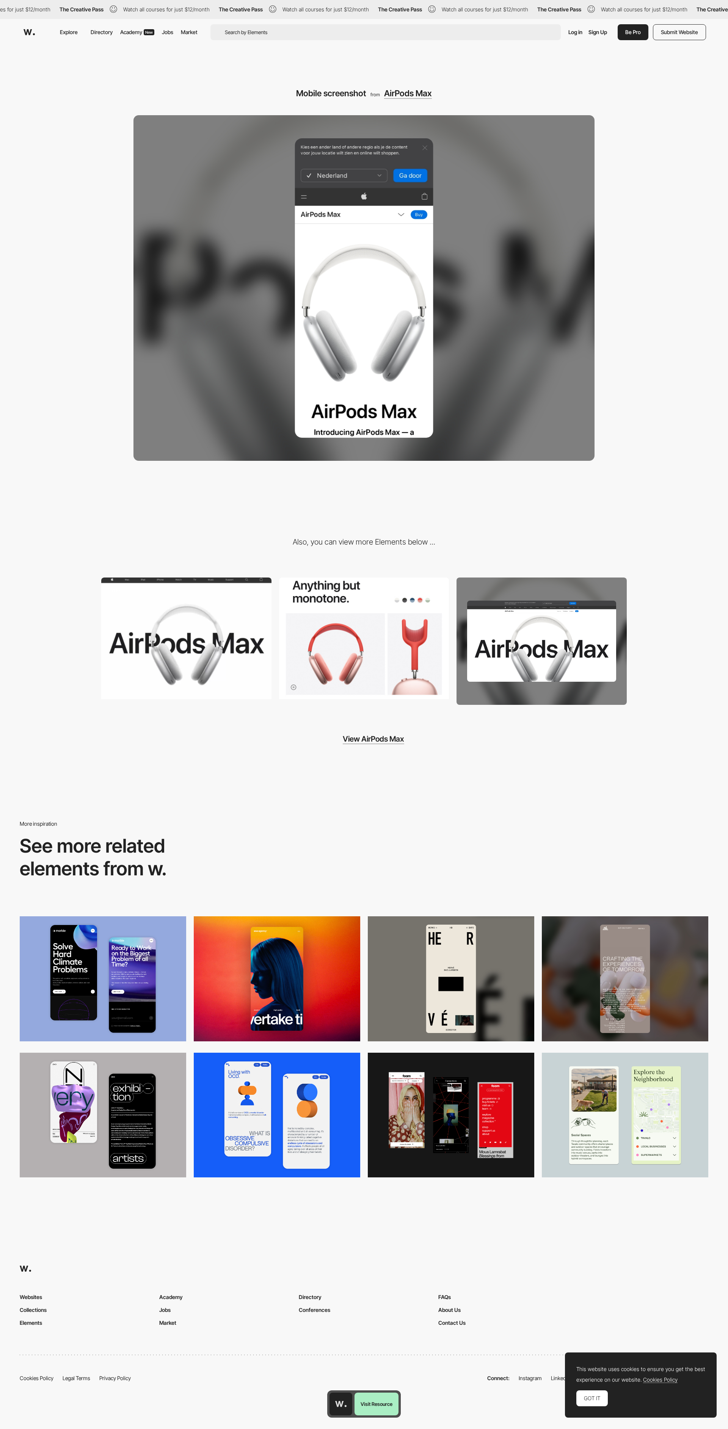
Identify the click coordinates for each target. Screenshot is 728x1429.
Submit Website (679, 32)
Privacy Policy (115, 1378)
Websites (31, 1297)
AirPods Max (408, 93)
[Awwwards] (29, 32)
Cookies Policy (36, 1378)
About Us (449, 1310)
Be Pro (633, 32)
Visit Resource (376, 1404)
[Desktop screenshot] (542, 641)
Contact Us (452, 1322)
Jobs (167, 32)
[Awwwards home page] (340, 1404)
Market (189, 32)
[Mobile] (277, 978)
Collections (33, 1310)
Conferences (314, 1310)
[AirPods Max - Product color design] (364, 638)
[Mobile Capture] (103, 978)
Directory (102, 32)
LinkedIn (560, 1378)
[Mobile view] (451, 1115)
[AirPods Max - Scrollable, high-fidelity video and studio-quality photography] (186, 638)
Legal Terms (76, 1378)
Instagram (530, 1378)
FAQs (444, 1297)
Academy (136, 32)
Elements (31, 1322)
